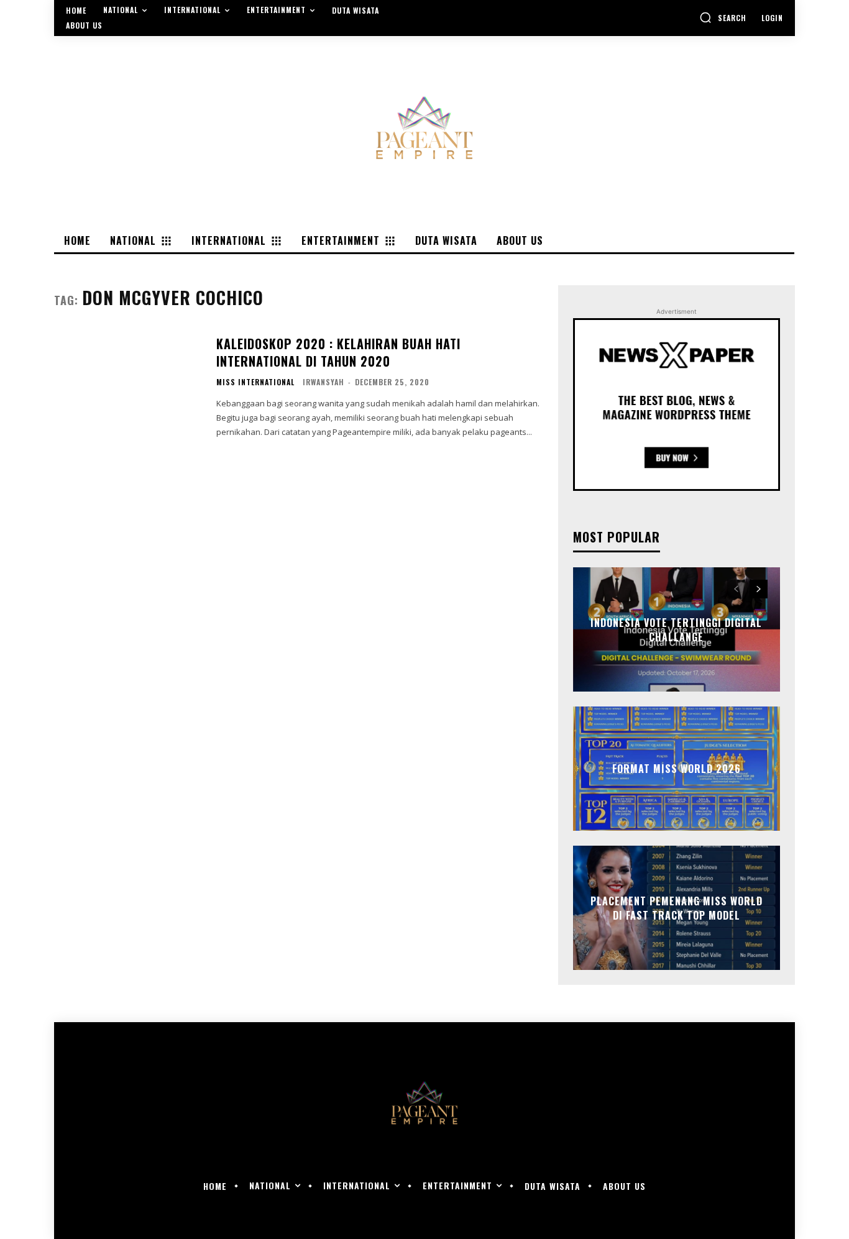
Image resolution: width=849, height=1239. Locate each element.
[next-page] (759, 589)
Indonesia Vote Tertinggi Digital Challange (676, 629)
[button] (722, 17)
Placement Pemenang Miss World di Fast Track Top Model (676, 908)
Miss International (255, 382)
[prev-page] (736, 589)
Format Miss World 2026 (676, 768)
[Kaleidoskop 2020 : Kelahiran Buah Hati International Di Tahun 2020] (127, 386)
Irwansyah (323, 382)
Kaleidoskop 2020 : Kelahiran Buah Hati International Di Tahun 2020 (338, 352)
